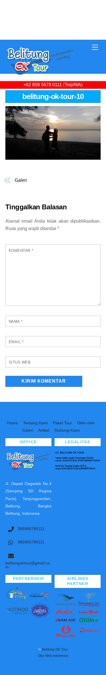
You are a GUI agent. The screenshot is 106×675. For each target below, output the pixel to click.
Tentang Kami (35, 423)
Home (12, 423)
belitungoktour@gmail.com (27, 565)
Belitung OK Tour (55, 649)
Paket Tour (62, 423)
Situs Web (20, 362)
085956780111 (30, 529)
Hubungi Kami (67, 430)
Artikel (43, 430)
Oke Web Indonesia (53, 656)
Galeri (21, 180)
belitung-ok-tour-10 (53, 96)
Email (16, 342)
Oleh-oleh (86, 423)
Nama (16, 321)
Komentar (21, 250)
